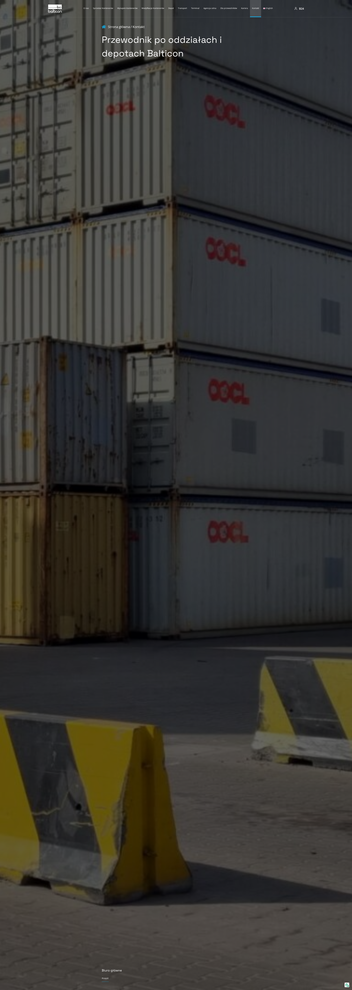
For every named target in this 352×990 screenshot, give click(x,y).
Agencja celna (210, 8)
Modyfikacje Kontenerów (153, 8)
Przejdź (105, 978)
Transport (182, 8)
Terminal (195, 8)
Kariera (244, 8)
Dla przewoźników (228, 8)
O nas (86, 8)
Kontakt (255, 8)
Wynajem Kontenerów (127, 8)
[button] (347, 985)
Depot (171, 8)
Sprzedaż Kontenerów (103, 8)
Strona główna (119, 27)
